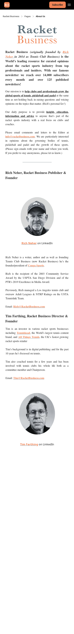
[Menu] (69, 4)
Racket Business (11, 16)
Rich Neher (29, 243)
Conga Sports (36, 265)
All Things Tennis (28, 337)
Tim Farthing (29, 444)
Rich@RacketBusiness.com (29, 306)
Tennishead (23, 333)
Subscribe (57, 4)
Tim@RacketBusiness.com (28, 378)
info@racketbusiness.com (20, 136)
